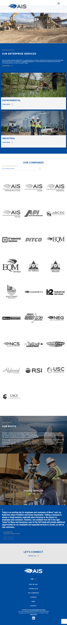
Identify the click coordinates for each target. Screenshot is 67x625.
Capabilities (33, 581)
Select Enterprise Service (10, 166)
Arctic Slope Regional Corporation (37, 602)
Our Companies (33, 585)
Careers (33, 590)
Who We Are (33, 577)
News (33, 594)
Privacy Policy (33, 607)
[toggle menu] (59, 3)
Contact (33, 598)
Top (32, 572)
